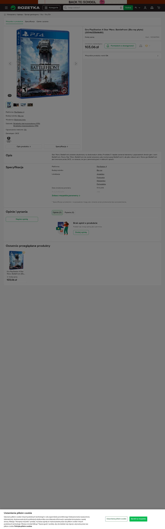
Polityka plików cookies (23, 526)
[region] (82, 519)
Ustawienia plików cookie (116, 519)
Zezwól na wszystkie (138, 519)
